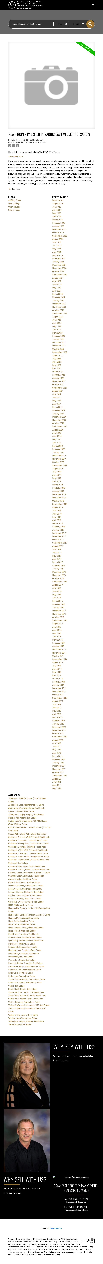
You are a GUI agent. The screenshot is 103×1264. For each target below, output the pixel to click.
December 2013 (59, 688)
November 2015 (59, 614)
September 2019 (59, 465)
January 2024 (58, 300)
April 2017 (56, 559)
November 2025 (59, 229)
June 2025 (57, 245)
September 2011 (59, 775)
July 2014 (56, 666)
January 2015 (58, 646)
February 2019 (58, 488)
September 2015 (59, 620)
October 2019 (58, 462)
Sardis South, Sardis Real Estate (22, 989)
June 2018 (57, 514)
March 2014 (57, 678)
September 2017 (59, 543)
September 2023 (59, 313)
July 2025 (56, 242)
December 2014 (59, 649)
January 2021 (58, 413)
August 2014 (57, 662)
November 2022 (59, 346)
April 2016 (56, 598)
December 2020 (59, 417)
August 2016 (57, 585)
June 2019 (57, 475)
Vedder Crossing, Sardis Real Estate (24, 1002)
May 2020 (56, 439)
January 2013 (58, 724)
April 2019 (56, 481)
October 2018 (58, 501)
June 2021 (57, 397)
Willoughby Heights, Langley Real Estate (26, 1021)
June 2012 (57, 746)
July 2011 (56, 782)
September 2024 (59, 274)
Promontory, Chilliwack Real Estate (23, 953)
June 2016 (57, 591)
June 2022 (57, 362)
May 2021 (56, 400)
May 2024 (56, 287)
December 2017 (59, 533)
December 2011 (59, 766)
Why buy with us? (62, 1056)
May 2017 (56, 556)
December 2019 (59, 455)
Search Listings (61, 1060)
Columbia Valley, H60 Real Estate (22, 879)
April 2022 (56, 368)
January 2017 (58, 569)
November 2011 (59, 769)
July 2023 (56, 320)
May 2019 (56, 478)
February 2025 (58, 258)
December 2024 (59, 265)
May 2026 (56, 213)
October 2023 (58, 310)
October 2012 (58, 733)
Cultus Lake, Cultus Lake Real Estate (24, 882)
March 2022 (57, 371)
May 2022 (56, 365)
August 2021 (57, 391)
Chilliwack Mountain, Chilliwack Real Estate (27, 847)
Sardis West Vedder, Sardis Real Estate (25, 999)
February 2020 (58, 449)
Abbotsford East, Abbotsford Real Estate (26, 805)
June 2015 (57, 630)
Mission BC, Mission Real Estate (22, 947)
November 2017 (59, 536)
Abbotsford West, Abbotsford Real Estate (26, 808)
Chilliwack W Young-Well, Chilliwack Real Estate (29, 837)
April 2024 (56, 291)
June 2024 (57, 284)
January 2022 (58, 378)
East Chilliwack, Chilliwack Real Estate (25, 889)
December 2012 (59, 727)
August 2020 (57, 430)
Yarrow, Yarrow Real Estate (19, 1024)
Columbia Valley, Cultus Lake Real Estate (26, 876)
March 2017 (57, 562)
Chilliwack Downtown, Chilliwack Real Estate (27, 840)
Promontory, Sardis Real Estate (22, 960)
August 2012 (57, 740)
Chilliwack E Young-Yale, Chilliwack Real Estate (28, 843)
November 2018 (59, 497)
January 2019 (58, 491)
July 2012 (56, 743)
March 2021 (57, 407)
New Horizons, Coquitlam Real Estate (24, 950)
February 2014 (58, 682)
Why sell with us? (12, 1189)
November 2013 (59, 691)
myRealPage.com (56, 1228)
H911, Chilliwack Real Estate (20, 905)
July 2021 (56, 394)
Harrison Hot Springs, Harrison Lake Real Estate (29, 915)
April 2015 (56, 636)
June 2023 (57, 323)
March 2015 (57, 640)
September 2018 (59, 504)
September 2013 (59, 698)
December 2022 (59, 342)
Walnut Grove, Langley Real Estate (23, 1015)
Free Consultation (12, 1193)
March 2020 (57, 446)
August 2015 (57, 623)
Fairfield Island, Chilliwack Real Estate (25, 895)
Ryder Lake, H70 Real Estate (20, 973)
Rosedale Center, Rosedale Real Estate (25, 963)
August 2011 (57, 779)
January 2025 (58, 262)
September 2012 (59, 737)
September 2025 (59, 236)
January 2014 (58, 685)
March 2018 (57, 523)
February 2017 (58, 565)
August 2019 (57, 468)
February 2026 (58, 223)
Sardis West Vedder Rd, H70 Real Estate (26, 992)
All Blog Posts (14, 200)
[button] (62, 1056)
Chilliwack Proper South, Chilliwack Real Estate (28, 856)
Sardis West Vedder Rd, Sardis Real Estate (27, 995)
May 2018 (56, 517)
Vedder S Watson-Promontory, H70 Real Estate (29, 1005)
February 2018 (58, 526)
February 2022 (58, 375)
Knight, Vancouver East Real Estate (23, 934)
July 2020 (56, 433)
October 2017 (58, 540)
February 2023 (58, 336)
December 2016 (59, 572)
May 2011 (56, 788)
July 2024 (56, 281)
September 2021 (59, 388)
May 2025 (56, 249)
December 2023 (59, 304)
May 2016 (56, 594)
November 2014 (59, 653)
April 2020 (56, 443)
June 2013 (57, 708)
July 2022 (56, 359)
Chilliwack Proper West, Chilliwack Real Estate (28, 860)
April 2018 (56, 520)
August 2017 (57, 546)
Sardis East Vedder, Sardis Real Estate (25, 982)
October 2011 (58, 772)
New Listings (14, 203)
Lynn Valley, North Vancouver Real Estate (26, 940)
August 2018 (57, 507)
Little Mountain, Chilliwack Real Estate (25, 937)
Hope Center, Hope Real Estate (21, 924)
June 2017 (57, 552)
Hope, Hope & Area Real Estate (22, 931)
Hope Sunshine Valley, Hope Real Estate (26, 928)
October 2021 (58, 384)
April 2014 (56, 675)
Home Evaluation (31, 1189)
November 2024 (59, 268)
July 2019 (56, 472)
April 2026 (56, 216)
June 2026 (57, 210)
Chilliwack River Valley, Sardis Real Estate (26, 866)
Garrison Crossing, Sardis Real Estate (24, 898)
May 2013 (56, 711)
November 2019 (59, 459)
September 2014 (59, 659)
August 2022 (57, 355)
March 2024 (57, 294)
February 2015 (58, 643)
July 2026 (56, 207)
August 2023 (57, 317)
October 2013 (58, 695)
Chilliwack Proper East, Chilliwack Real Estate (28, 853)
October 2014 (58, 656)
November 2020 (59, 420)
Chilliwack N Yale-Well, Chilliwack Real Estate (28, 850)
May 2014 (56, 672)
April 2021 (56, 404)
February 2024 (58, 297)
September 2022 (59, 352)
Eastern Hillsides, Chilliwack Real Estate (26, 892)
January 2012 (58, 762)
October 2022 (58, 349)
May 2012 (56, 749)
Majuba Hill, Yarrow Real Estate (21, 944)
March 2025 (57, 255)
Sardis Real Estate (16, 986)
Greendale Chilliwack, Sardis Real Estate (26, 902)
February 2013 (58, 720)
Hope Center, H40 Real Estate (21, 921)
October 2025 (58, 232)
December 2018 (59, 494)
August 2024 (57, 278)
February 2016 (58, 604)
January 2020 (58, 452)
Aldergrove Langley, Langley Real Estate (26, 814)
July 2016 (56, 588)
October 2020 (58, 423)
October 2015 (58, 617)
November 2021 (59, 381)
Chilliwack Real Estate (18, 863)
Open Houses (14, 207)
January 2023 (58, 339)
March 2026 (57, 220)
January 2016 (58, 607)
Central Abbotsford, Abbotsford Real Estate (27, 834)
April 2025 (56, 252)
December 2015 (59, 611)
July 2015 (56, 627)
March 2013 (57, 717)
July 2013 (56, 704)
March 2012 (57, 756)
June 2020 (57, 436)
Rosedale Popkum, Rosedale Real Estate (26, 966)
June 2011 (57, 785)
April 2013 (56, 714)
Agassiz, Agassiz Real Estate (21, 811)
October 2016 (58, 578)
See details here (15, 156)
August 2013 (57, 701)
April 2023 (56, 329)
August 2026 (57, 203)
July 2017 (56, 549)
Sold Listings (14, 210)
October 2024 (58, 271)
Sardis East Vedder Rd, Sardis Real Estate (31, 142)
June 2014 (57, 669)
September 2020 (59, 426)
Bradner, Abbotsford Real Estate (22, 818)
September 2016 (59, 581)
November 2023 (59, 307)
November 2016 (59, 575)
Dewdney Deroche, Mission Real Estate (25, 885)
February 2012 (58, 759)
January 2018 (58, 530)
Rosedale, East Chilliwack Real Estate (24, 970)
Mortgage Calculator (83, 1056)
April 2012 (56, 753)
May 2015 (56, 633)
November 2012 (59, 730)
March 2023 (57, 333)
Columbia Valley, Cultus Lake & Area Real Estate (29, 873)
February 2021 (58, 410)
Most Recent (58, 200)
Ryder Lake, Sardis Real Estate (21, 976)
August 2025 (57, 239)
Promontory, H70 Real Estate (21, 957)
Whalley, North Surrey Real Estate (22, 1018)
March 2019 (57, 485)
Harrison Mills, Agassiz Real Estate (23, 918)
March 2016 (57, 601)
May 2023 (56, 326)
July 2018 (56, 510)
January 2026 (58, 226)
